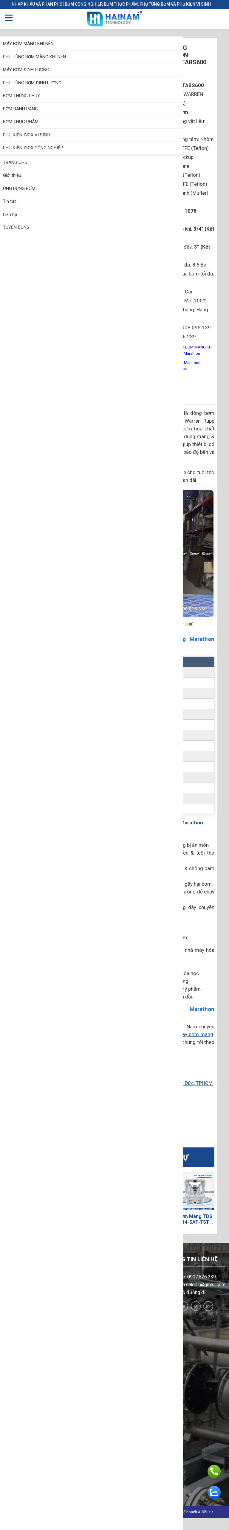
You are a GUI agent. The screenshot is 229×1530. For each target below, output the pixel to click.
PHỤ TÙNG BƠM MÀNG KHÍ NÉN (34, 57)
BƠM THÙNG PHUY (21, 95)
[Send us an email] (208, 1306)
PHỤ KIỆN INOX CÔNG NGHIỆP (33, 147)
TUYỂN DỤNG (16, 227)
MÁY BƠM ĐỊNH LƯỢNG (26, 69)
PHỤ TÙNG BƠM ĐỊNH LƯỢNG (32, 83)
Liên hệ (10, 214)
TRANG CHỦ (15, 162)
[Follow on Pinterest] (196, 1306)
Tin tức (10, 201)
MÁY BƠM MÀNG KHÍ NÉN (28, 43)
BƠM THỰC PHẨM (20, 121)
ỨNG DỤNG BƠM (19, 188)
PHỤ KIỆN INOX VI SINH (26, 135)
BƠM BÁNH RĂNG (20, 109)
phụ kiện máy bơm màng (185, 1034)
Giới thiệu (12, 175)
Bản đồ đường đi (187, 1292)
